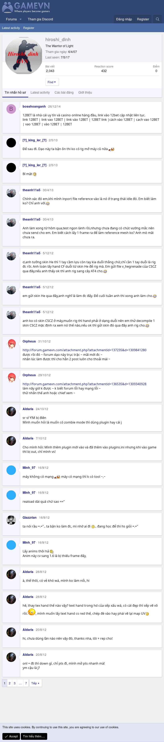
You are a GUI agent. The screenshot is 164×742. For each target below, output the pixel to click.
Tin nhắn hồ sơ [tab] (15, 92)
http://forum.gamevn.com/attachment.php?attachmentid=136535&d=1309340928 (84, 384)
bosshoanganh (34, 106)
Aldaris (28, 409)
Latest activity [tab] (40, 92)
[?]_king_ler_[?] (34, 140)
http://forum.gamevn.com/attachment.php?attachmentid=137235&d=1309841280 (84, 350)
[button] (20, 19)
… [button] (20, 683)
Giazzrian (30, 517)
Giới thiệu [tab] (85, 92)
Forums (11, 19)
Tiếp (34, 683)
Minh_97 (29, 467)
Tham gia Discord (40, 19)
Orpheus (29, 341)
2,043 (50, 70)
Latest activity (11, 28)
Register (28, 28)
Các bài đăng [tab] (64, 92)
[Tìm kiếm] (157, 19)
